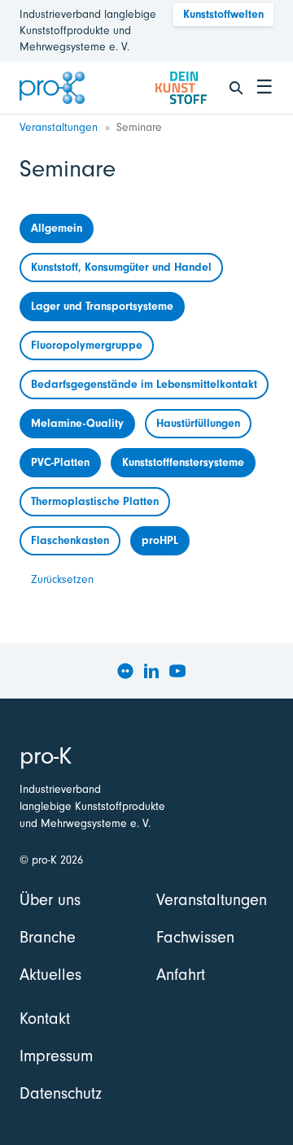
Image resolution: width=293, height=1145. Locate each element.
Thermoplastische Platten (95, 501)
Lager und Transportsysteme (102, 306)
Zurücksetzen (62, 579)
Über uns (50, 899)
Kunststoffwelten (223, 14)
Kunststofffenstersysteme (183, 462)
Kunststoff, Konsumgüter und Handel (121, 267)
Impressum (56, 1056)
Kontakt (45, 1018)
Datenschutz (61, 1093)
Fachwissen (195, 937)
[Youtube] (177, 671)
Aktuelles (50, 974)
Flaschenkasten (70, 540)
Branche (48, 937)
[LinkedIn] (151, 671)
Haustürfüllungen (198, 423)
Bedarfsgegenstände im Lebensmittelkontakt (144, 384)
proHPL (160, 540)
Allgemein (56, 228)
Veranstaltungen (59, 127)
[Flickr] (125, 671)
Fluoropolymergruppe (86, 345)
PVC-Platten (60, 462)
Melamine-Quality (77, 423)
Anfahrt (180, 974)
